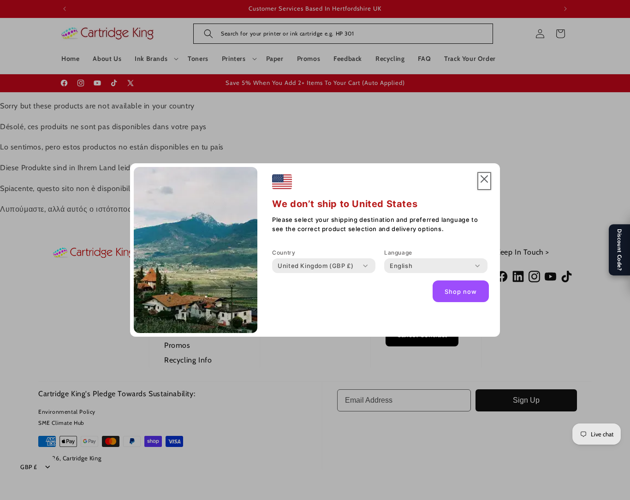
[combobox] (315, 265)
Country (283, 252)
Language (398, 252)
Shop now (461, 291)
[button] (484, 181)
